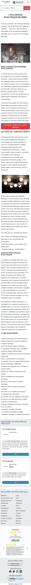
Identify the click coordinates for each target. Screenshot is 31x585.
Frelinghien (19, 500)
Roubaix (18, 515)
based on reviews (15, 535)
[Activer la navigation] (28, 2)
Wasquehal (4, 515)
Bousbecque (4, 503)
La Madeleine (5, 508)
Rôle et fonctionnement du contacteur (13, 359)
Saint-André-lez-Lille (7, 498)
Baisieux (3, 523)
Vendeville (4, 513)
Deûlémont (19, 503)
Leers (17, 495)
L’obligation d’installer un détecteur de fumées (15, 414)
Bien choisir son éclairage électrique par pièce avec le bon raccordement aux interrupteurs (14, 239)
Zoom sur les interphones (9, 402)
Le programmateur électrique (10, 394)
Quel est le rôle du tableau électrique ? (13, 346)
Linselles (3, 505)
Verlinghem (19, 518)
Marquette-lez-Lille (6, 500)
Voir (15, 454)
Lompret (18, 513)
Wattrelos (3, 495)
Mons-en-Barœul (20, 510)
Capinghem (4, 510)
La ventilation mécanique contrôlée (12, 412)
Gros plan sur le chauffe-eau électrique (13, 391)
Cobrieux (18, 508)
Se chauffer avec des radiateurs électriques (14, 397)
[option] (15, 549)
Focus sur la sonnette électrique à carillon (14, 399)
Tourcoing (4, 521)
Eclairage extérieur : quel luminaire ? (13, 249)
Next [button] (27, 548)
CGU (21, 584)
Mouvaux (18, 521)
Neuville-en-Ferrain (6, 518)
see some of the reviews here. (15, 537)
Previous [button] (3, 548)
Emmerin (18, 523)
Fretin (17, 505)
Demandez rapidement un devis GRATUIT (15, 126)
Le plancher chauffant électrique (11, 409)
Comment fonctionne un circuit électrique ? (14, 338)
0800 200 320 (19, 2)
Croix (17, 498)
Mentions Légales (14, 584)
